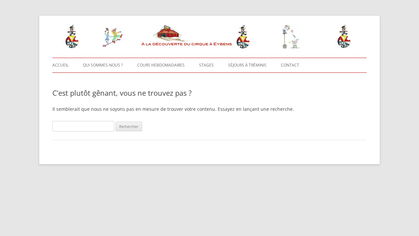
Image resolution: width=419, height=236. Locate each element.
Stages (206, 65)
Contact (290, 65)
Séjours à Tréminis (247, 65)
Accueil (60, 65)
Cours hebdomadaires (161, 65)
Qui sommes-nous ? (103, 65)
